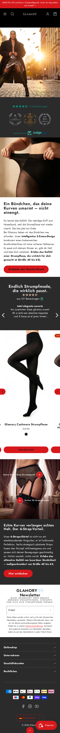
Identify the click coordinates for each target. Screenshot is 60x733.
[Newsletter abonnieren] (50, 610)
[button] (5, 14)
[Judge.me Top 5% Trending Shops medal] (45, 119)
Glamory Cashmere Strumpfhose (26, 424)
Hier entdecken (18, 573)
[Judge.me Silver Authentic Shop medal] (15, 119)
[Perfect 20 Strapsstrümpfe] (20, 500)
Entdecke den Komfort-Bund (26, 269)
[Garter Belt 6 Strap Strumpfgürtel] (39, 475)
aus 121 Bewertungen (28, 298)
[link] (47, 14)
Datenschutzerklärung (34, 626)
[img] (30, 295)
